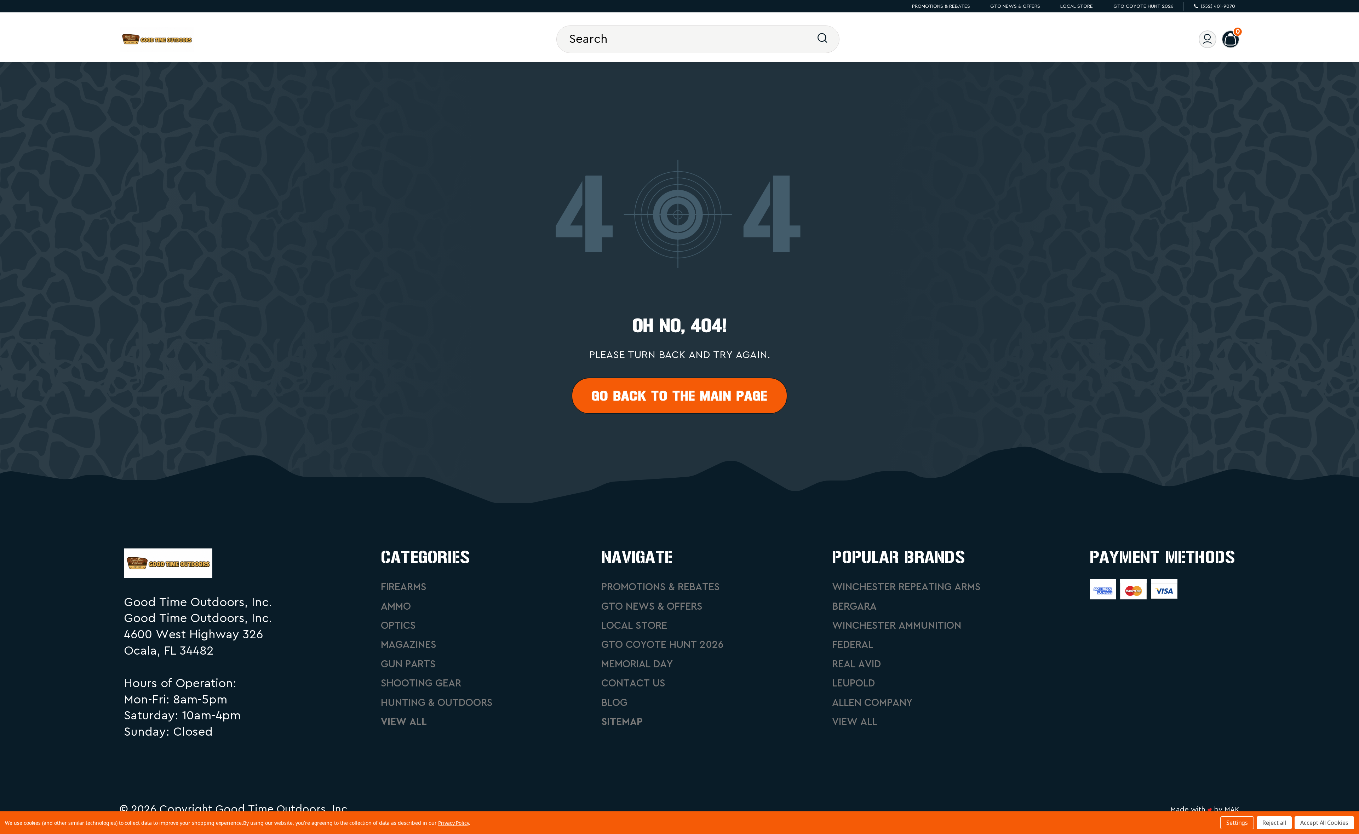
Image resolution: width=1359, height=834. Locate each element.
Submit (679, 263)
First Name (679, 180)
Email (679, 137)
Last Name (680, 224)
